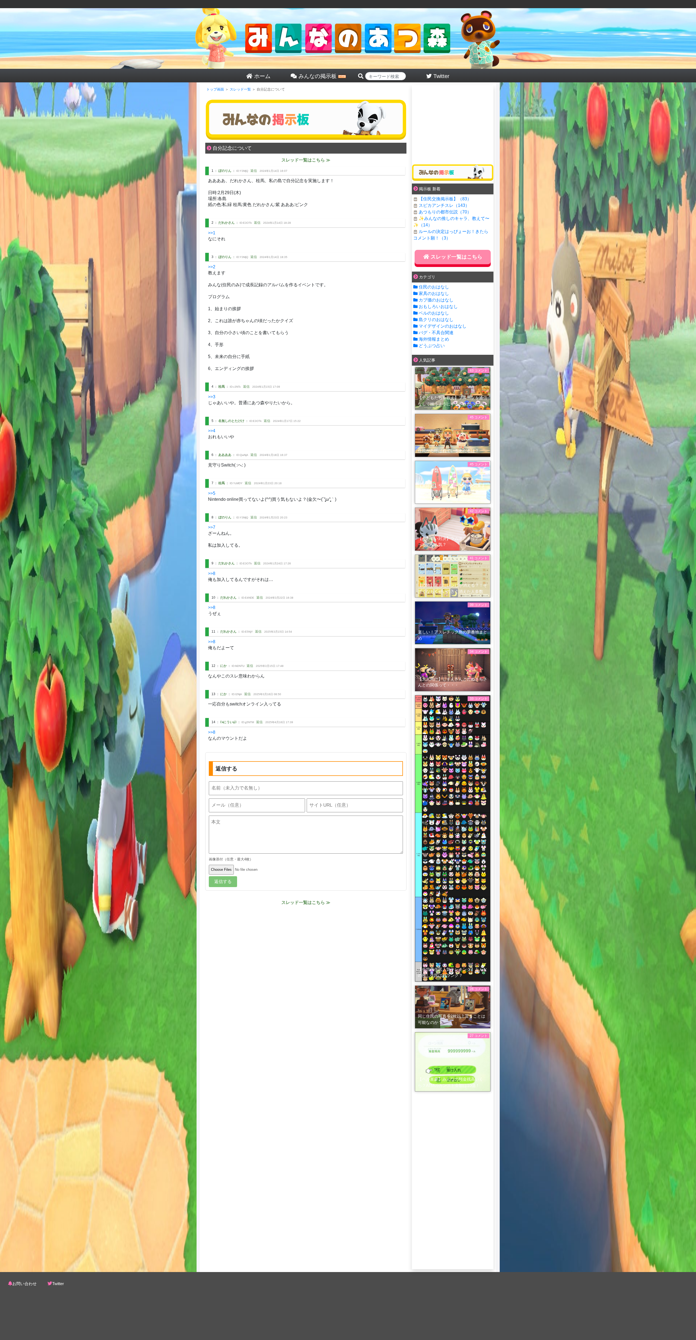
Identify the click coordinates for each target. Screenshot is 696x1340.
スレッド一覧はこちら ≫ (305, 160)
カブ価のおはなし (436, 300)
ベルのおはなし (434, 313)
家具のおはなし (434, 293)
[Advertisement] (452, 123)
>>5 (211, 493)
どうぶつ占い (432, 345)
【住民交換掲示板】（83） (445, 199)
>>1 (211, 233)
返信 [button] (253, 171)
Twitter (58, 1283)
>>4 (211, 430)
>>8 (211, 573)
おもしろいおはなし (438, 306)
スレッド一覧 (240, 89)
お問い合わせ (24, 1283)
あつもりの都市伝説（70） (445, 212)
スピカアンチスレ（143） (444, 205)
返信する (223, 881)
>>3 (211, 396)
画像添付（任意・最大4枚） (231, 859)
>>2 (211, 267)
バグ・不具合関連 (436, 332)
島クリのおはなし (436, 319)
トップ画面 (215, 89)
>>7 (211, 527)
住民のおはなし (434, 287)
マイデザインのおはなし (443, 326)
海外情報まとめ (434, 339)
